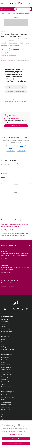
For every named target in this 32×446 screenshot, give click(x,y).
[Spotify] (27, 309)
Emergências (4, 379)
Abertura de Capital (6, 331)
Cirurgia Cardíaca (5, 365)
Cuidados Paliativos (6, 374)
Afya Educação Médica (7, 397)
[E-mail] (8, 164)
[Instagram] (22, 309)
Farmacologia (4, 384)
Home (2, 13)
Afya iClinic (4, 412)
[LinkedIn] (11, 164)
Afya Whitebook (5, 409)
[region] (16, 433)
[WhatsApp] (5, 164)
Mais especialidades (6, 387)
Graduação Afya (5, 395)
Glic (2, 414)
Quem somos (4, 321)
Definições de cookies (16, 434)
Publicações (4, 347)
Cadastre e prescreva (23, 9)
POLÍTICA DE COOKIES (19, 431)
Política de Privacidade (16, 101)
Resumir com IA (17, 49)
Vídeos (3, 339)
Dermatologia (5, 377)
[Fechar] (30, 422)
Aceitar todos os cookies (15, 443)
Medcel (3, 400)
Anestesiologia (5, 357)
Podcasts (3, 342)
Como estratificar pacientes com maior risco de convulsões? (22, 13)
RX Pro (3, 419)
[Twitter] (14, 309)
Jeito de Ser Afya (5, 329)
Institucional (4, 319)
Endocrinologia (5, 382)
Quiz (2, 344)
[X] (18, 164)
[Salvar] (6, 49)
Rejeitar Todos (16, 438)
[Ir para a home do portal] (16, 3)
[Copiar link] (2, 164)
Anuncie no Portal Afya (7, 349)
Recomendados (8, 245)
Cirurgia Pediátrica (6, 367)
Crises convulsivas (6, 60)
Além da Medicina (6, 404)
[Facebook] (15, 164)
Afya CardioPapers (6, 402)
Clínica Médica (5, 372)
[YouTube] (18, 309)
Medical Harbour (5, 407)
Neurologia (8, 13)
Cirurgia (3, 362)
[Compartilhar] (2, 49)
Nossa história (5, 324)
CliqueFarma (4, 417)
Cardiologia (4, 360)
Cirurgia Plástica (5, 369)
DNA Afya (3, 326)
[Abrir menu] (2, 3)
